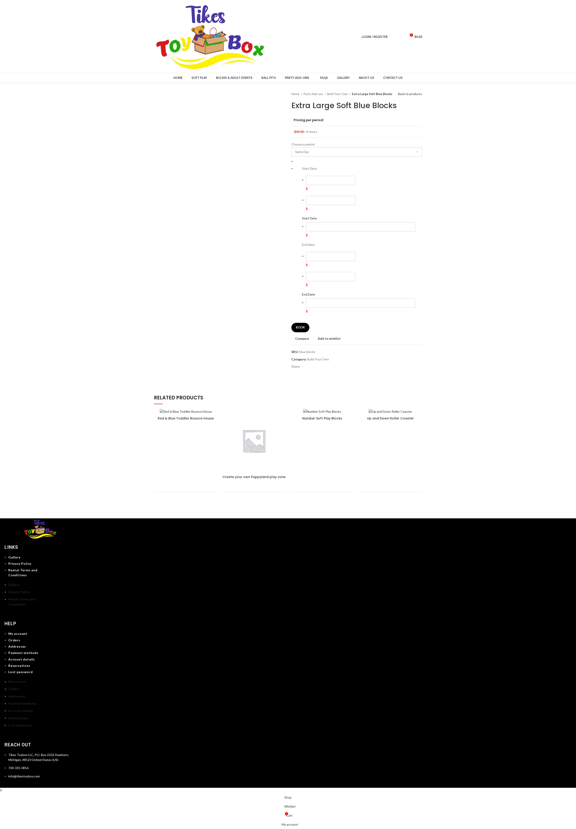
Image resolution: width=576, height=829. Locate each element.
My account (17, 633)
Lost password (20, 672)
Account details (21, 659)
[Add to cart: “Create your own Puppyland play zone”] (282, 416)
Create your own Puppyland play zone (254, 477)
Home (295, 94)
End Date (308, 294)
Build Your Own (337, 94)
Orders (14, 640)
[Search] (393, 36)
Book (300, 327)
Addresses (17, 646)
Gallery (14, 557)
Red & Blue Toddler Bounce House (186, 418)
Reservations (19, 665)
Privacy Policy (19, 563)
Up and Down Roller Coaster (390, 418)
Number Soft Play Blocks (322, 418)
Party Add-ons (314, 94)
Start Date (309, 218)
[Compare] (282, 436)
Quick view (282, 426)
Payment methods (23, 653)
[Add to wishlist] (282, 447)
